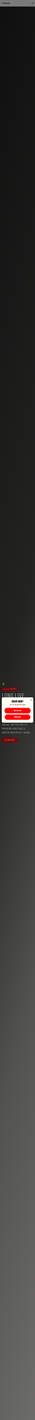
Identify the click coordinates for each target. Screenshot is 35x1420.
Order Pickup (17, 717)
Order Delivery (17, 710)
